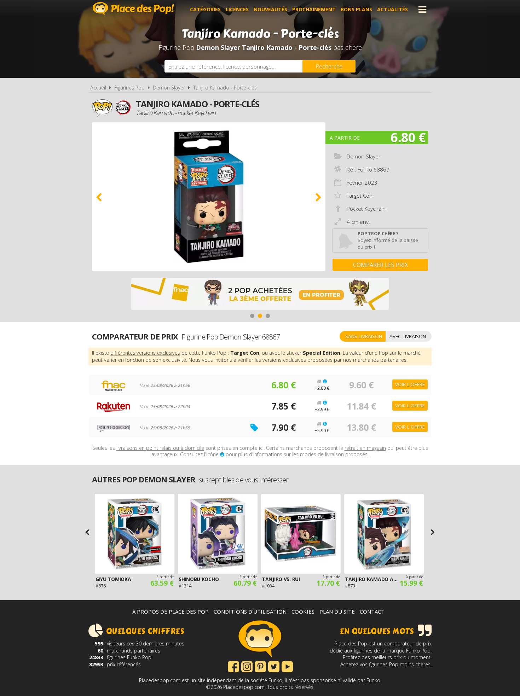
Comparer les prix (380, 265)
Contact (372, 611)
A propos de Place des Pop (170, 611)
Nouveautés (270, 9)
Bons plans (356, 9)
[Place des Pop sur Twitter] (273, 666)
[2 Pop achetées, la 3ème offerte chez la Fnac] (260, 295)
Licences (237, 9)
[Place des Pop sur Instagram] (247, 666)
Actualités (392, 9)
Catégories (205, 9)
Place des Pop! (133, 8)
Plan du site (337, 611)
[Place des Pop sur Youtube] (287, 666)
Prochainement (314, 9)
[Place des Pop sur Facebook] (233, 666)
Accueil (98, 87)
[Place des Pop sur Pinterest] (260, 666)
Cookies (302, 611)
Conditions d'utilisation (250, 611)
